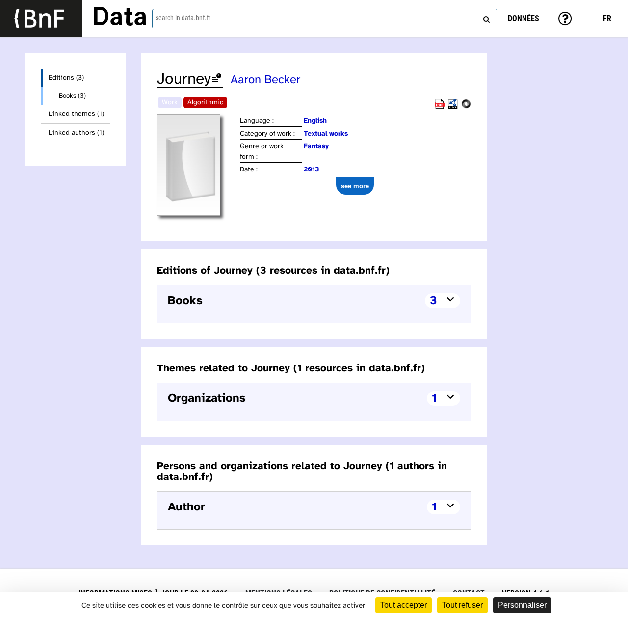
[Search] (485, 17)
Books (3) (72, 95)
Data (120, 18)
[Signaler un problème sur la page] (217, 79)
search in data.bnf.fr (183, 18)
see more (355, 186)
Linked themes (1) (76, 114)
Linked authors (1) (76, 133)
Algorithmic (205, 102)
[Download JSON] (466, 107)
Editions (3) (66, 78)
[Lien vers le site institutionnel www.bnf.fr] (41, 18)
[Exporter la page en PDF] (440, 107)
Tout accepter (403, 605)
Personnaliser (522, 605)
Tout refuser (462, 605)
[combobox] (324, 18)
